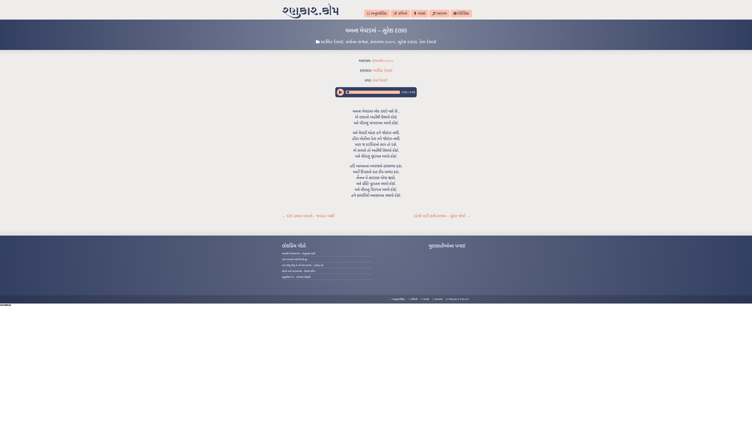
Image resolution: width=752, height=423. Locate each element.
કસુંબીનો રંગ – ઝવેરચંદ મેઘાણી (296, 277)
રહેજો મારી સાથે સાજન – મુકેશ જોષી (442, 216)
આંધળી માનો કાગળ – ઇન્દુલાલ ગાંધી (298, 253)
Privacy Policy (459, 299)
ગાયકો (421, 13)
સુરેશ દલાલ (407, 42)
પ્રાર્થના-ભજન (357, 42)
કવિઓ (402, 13)
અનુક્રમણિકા (379, 13)
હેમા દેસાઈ (428, 42)
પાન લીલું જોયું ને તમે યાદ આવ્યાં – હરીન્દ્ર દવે (302, 265)
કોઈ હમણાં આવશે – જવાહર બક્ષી (308, 216)
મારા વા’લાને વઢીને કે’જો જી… (295, 259)
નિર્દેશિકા (463, 13)
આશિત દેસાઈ (332, 42)
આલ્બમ (441, 13)
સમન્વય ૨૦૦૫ (382, 42)
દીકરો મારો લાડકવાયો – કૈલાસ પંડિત (298, 271)
